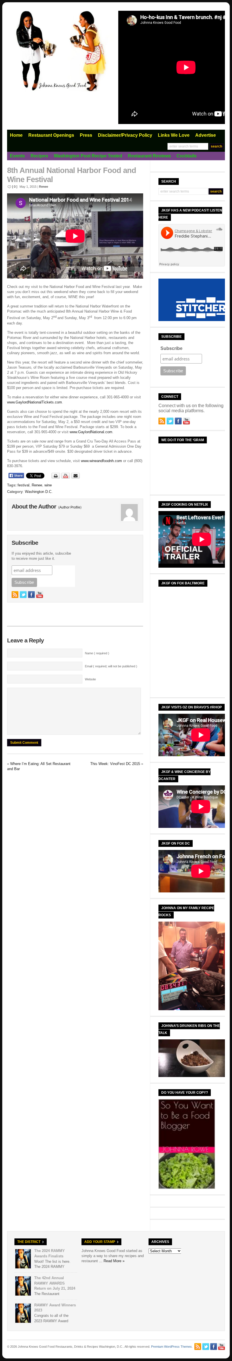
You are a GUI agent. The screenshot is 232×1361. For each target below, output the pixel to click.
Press (86, 135)
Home (16, 135)
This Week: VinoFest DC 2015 (115, 764)
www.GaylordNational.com (91, 432)
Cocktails (187, 155)
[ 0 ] (14, 186)
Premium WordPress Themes (171, 1346)
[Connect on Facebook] (31, 594)
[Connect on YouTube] (39, 594)
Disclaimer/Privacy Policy (125, 135)
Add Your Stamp (99, 1242)
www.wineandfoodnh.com (101, 461)
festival (23, 485)
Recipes (39, 155)
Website (90, 679)
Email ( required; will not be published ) (111, 666)
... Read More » (111, 1261)
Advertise (205, 135)
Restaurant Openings (51, 135)
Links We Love (174, 135)
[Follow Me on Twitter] (23, 594)
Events (17, 155)
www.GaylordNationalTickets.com (34, 402)
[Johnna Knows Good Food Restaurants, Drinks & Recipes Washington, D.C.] (60, 90)
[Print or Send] (66, 477)
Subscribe (171, 348)
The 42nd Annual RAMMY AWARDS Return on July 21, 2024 (54, 1283)
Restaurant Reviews (149, 155)
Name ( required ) (97, 653)
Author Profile (69, 507)
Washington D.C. (39, 492)
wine (48, 485)
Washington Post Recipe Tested (88, 155)
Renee (43, 186)
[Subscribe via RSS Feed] (15, 594)
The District (28, 1242)
